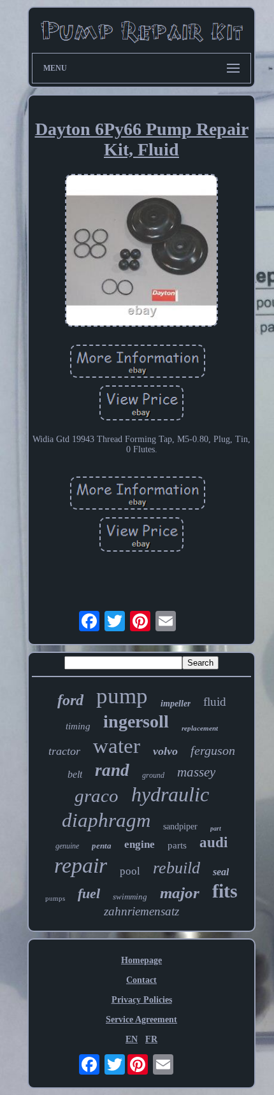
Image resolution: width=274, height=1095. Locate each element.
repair (80, 865)
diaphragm (106, 820)
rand (112, 770)
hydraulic (170, 794)
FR (151, 1039)
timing (78, 726)
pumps (55, 898)
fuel (89, 893)
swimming (130, 896)
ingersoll (136, 721)
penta (102, 845)
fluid (214, 701)
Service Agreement (141, 1019)
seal (221, 871)
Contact (141, 980)
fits (225, 890)
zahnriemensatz (141, 911)
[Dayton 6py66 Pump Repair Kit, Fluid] (141, 251)
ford (70, 700)
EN (132, 1039)
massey (196, 772)
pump (122, 695)
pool (130, 871)
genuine (67, 845)
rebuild (176, 868)
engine (139, 844)
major (179, 892)
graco (97, 795)
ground (153, 775)
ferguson (213, 750)
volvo (165, 751)
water (116, 745)
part (215, 828)
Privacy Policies (142, 1000)
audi (213, 842)
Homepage (141, 960)
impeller (176, 703)
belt (75, 774)
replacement (200, 728)
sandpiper (180, 826)
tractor (64, 751)
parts (177, 845)
